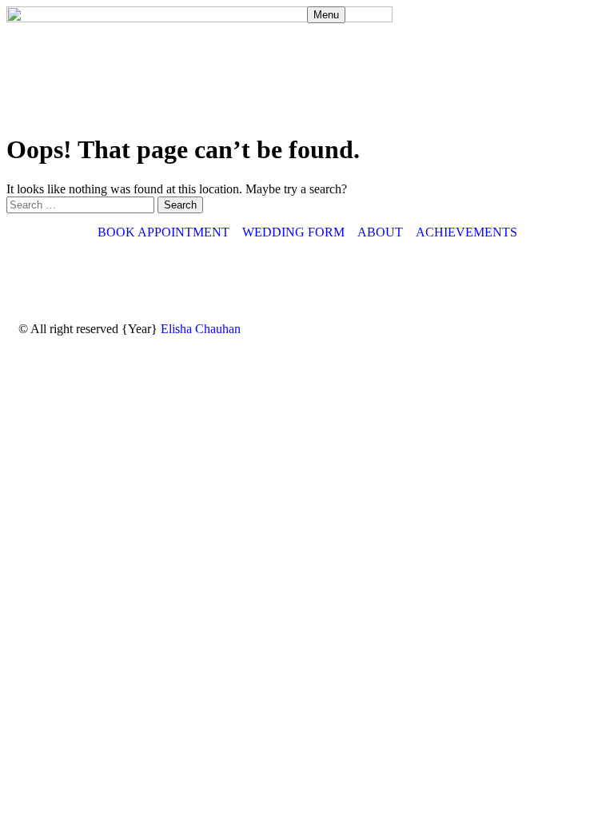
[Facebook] (82, 276)
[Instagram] (38, 276)
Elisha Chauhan (201, 329)
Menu (326, 15)
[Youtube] (168, 276)
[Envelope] (125, 276)
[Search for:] (81, 204)
